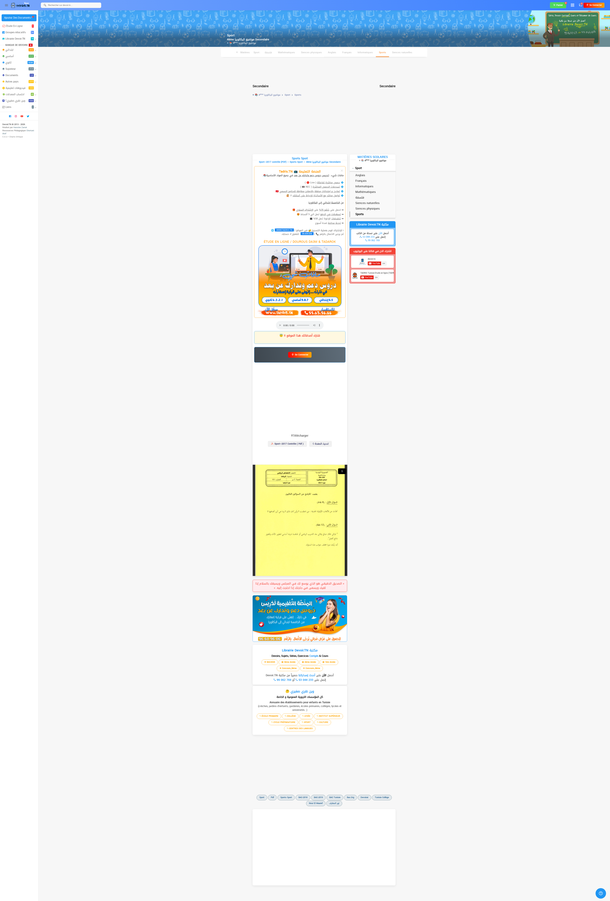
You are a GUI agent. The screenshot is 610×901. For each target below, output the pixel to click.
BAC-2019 (318, 797)
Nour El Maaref (316, 803)
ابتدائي (19, 49)
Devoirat (364, 797)
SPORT (307, 722)
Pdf (272, 797)
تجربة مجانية (334, 223)
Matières (245, 52)
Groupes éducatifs (19, 32)
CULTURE (323, 722)
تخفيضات (336, 218)
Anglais (332, 52)
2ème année (310, 662)
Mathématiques (286, 52)
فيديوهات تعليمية (19, 87)
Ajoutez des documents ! (18, 17)
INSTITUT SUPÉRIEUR (329, 716)
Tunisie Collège (382, 797)
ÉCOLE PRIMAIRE (269, 716)
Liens (19, 107)
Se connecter (595, 5)
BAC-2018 (302, 797)
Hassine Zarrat (20, 127)
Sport (358, 168)
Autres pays (19, 81)
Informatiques (365, 52)
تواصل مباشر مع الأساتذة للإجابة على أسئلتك (316, 195)
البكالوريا (313, 203)
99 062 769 (283, 679)
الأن (323, 675)
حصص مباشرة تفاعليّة (328, 182)
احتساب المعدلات (19, 94)
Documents (19, 75)
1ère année (329, 662)
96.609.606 (307, 233)
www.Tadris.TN (284, 230)
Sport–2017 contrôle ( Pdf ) (289, 444)
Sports (382, 52)
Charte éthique (16, 137)
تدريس (325, 175)
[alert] (300, 618)
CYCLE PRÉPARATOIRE (284, 722)
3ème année (289, 662)
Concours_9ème (289, 668)
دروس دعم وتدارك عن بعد (307, 175)
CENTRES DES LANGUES (300, 728)
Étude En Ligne (19, 26)
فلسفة (268, 52)
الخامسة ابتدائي (331, 203)
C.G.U (4, 137)
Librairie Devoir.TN (19, 38)
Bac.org (350, 797)
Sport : (257, 52)
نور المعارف (334, 803)
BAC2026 (270, 662)
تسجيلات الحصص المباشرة (326, 187)
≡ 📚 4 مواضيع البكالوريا (241, 43)
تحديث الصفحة (321, 444)
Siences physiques (311, 52)
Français (347, 52)
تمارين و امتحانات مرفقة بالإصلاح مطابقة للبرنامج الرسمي (309, 191)
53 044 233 (305, 679)
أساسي (19, 56)
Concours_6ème (312, 668)
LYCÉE (307, 716)
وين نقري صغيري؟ (19, 100)
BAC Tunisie (334, 797)
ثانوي (19, 62)
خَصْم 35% (324, 210)
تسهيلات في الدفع (330, 214)
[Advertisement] (324, 69)
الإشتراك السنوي (304, 210)
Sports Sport (286, 797)
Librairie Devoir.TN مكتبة (372, 224)
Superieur (19, 68)
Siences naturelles (402, 52)
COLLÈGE (291, 716)
